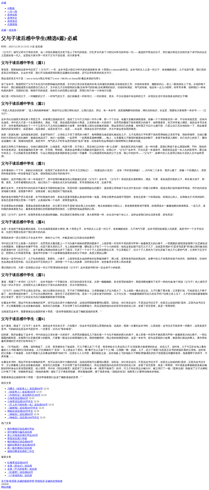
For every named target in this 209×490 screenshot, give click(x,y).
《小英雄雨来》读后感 (19, 475)
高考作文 (12, 18)
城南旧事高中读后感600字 (21, 445)
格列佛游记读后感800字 (20, 441)
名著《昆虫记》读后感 (19, 465)
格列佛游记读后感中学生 (20, 428)
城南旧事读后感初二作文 (20, 451)
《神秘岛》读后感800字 (20, 414)
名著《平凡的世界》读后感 (22, 469)
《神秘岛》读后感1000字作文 (23, 417)
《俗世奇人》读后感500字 (21, 392)
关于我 (5, 481)
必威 (3, 2)
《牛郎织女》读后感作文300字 (23, 395)
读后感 (12, 30)
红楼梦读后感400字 (17, 462)
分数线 (11, 8)
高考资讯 (12, 21)
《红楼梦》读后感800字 (20, 472)
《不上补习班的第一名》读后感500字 (27, 404)
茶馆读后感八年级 (17, 438)
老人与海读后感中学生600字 (22, 435)
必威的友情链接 (53, 481)
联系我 (13, 481)
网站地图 (6, 487)
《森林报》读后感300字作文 (22, 408)
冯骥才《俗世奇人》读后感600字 (25, 388)
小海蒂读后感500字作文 (20, 401)
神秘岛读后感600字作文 (20, 411)
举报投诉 (40, 481)
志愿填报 (12, 24)
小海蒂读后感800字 (17, 398)
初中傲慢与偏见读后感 (19, 432)
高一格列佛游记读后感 (19, 448)
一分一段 (12, 11)
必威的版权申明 (25, 481)
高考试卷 (12, 14)
